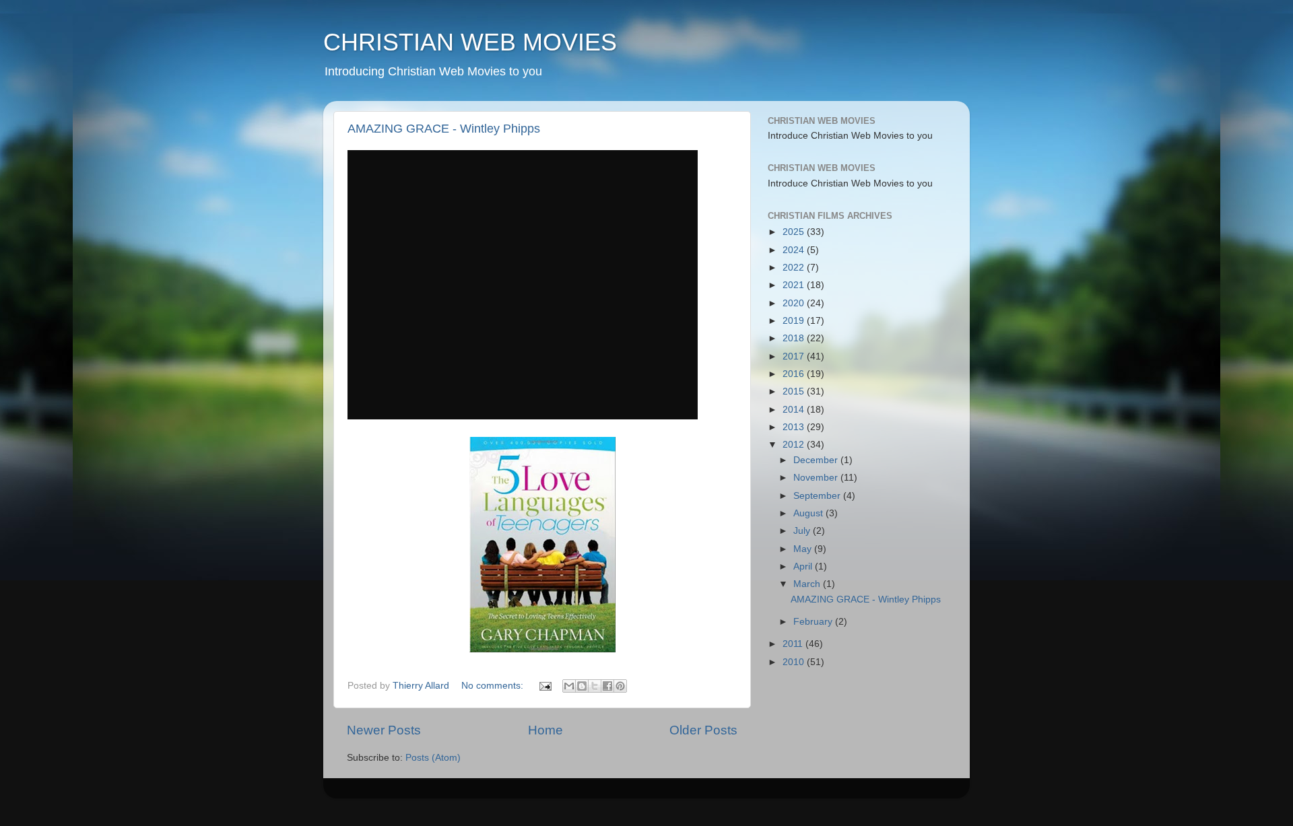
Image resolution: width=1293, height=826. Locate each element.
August (809, 513)
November (816, 478)
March (808, 584)
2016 (795, 374)
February (814, 622)
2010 (795, 662)
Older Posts (703, 730)
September (818, 496)
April (804, 566)
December (816, 460)
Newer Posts (384, 730)
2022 (795, 268)
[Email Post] (544, 686)
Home (545, 730)
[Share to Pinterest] (620, 686)
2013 (795, 427)
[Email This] (569, 686)
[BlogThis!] (582, 686)
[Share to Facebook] (607, 686)
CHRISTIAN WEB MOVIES (470, 42)
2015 (795, 391)
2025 (795, 232)
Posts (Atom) (433, 758)
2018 (795, 338)
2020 (795, 303)
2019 (795, 321)
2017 (795, 356)
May (803, 549)
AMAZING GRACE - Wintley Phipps (443, 128)
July (803, 531)
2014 (795, 410)
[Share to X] (594, 686)
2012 (795, 445)
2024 (795, 250)
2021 (795, 285)
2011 (794, 644)
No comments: (493, 686)
